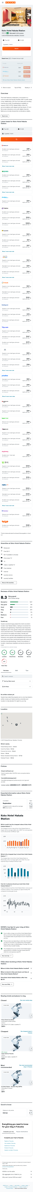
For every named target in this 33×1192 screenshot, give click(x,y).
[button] (2, 2)
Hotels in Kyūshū (23, 1186)
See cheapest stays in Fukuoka (26, 1032)
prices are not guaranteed (8, 1166)
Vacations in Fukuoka (9, 1145)
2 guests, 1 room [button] (8, 44)
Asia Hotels (17, 1185)
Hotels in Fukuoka (8, 1148)
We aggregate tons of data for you (12, 1174)
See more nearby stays (26, 1000)
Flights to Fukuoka (8, 1141)
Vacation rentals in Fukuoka (11, 1150)
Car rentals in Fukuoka (9, 1143)
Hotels (11, 1185)
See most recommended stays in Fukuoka (25, 1066)
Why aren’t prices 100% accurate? (11, 1177)
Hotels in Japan (24, 1185)
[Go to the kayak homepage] (10, 2)
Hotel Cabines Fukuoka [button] (7, 1053)
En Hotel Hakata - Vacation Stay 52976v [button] (11, 1086)
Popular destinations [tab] (22, 1131)
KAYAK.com (5, 1185)
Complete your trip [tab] (8, 1131)
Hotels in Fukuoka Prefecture (11, 1186)
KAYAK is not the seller (8, 1171)
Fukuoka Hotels (9, 1188)
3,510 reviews (20, 33)
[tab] (6, 670)
